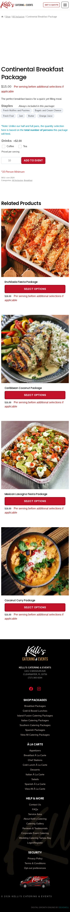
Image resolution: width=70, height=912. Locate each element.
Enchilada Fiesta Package (21, 282)
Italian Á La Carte (35, 774)
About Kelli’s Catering (35, 818)
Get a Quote (51, 4)
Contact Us (35, 804)
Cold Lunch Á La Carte (35, 764)
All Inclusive (17, 180)
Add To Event (33, 160)
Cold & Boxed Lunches (35, 710)
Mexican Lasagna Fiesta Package (26, 494)
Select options (35, 289)
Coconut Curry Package (20, 600)
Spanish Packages (35, 730)
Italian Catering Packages (35, 720)
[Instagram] (39, 689)
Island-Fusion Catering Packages (35, 715)
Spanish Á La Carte (35, 784)
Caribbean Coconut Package (23, 388)
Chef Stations (35, 760)
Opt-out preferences (35, 868)
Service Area (35, 814)
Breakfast (28, 180)
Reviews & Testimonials (35, 828)
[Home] (2, 16)
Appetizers (35, 750)
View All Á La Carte (35, 788)
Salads (35, 779)
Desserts (35, 769)
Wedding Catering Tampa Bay (35, 838)
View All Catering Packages (35, 734)
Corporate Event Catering (35, 833)
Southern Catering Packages (35, 725)
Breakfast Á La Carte (35, 755)
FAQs (35, 809)
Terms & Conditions (35, 863)
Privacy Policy (35, 858)
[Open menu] (65, 5)
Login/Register (35, 842)
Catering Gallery (35, 823)
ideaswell (63, 907)
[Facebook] (31, 689)
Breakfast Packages (35, 706)
